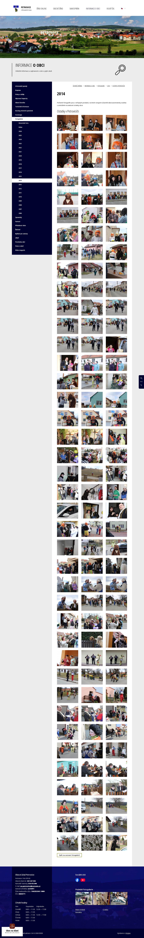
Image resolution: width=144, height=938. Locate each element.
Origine (128, 933)
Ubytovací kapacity (21, 98)
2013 (20, 185)
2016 (20, 172)
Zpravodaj (18, 217)
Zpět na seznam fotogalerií (69, 855)
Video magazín (20, 250)
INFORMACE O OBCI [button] (93, 8)
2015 (20, 176)
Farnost (17, 221)
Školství (17, 230)
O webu (105, 910)
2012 (20, 189)
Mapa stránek (80, 910)
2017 (20, 168)
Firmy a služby (19, 94)
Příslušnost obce (20, 225)
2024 (20, 139)
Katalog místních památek (24, 111)
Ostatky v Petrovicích (118, 86)
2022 (20, 148)
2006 (20, 213)
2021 (20, 152)
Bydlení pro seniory (21, 234)
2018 (20, 164)
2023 (20, 143)
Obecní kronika (20, 103)
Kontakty (78, 912)
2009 (20, 201)
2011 (20, 193)
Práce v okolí (19, 246)
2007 (20, 209)
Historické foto (23, 123)
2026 (20, 131)
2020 (20, 156)
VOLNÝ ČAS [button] (110, 8)
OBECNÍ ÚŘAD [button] (58, 8)
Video (20, 127)
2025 (20, 135)
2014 (108, 86)
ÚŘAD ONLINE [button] (41, 8)
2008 (20, 205)
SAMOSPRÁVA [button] (74, 8)
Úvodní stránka (77, 86)
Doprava (18, 90)
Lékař (17, 238)
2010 (20, 197)
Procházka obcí (20, 242)
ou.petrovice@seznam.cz (30, 886)
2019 (20, 160)
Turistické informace (22, 107)
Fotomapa (18, 115)
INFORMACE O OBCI (90, 86)
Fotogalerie (101, 86)
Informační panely (21, 86)
